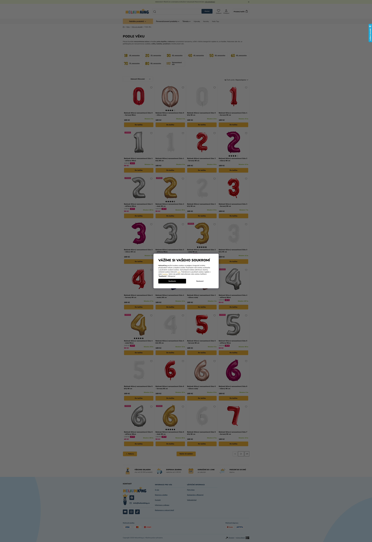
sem (179, 272)
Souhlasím (172, 281)
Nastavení (199, 281)
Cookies (165, 274)
